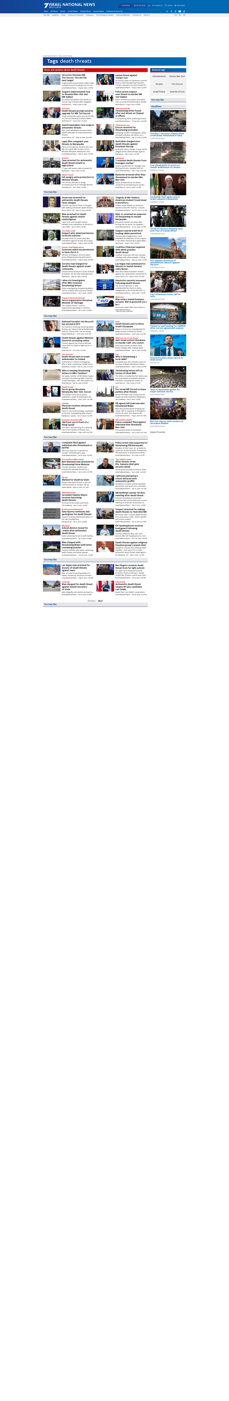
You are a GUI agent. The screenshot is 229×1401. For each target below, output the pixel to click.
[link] (168, 135)
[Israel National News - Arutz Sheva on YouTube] (180, 11)
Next (100, 601)
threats (159, 84)
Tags (60, 56)
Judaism (55, 15)
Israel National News (50, 56)
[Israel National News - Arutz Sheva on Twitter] (167, 11)
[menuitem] (45, 11)
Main (46, 11)
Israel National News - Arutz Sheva (63, 7)
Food (63, 15)
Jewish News (98, 11)
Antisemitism (159, 76)
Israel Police (159, 92)
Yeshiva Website (123, 15)
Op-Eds (46, 15)
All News (54, 11)
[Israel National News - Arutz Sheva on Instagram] (175, 11)
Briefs (62, 11)
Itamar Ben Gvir (177, 76)
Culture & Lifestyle (75, 15)
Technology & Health (105, 15)
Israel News (73, 11)
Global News (85, 11)
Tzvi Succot (177, 84)
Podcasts (90, 15)
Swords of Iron (177, 92)
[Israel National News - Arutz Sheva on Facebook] (171, 11)
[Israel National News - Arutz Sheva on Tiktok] (184, 11)
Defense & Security (114, 11)
